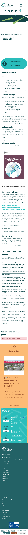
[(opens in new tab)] (20, 10)
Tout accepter (6, 533)
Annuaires (4, 480)
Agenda (4, 487)
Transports (4, 476)
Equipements (5, 493)
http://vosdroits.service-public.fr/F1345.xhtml (12, 145)
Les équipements (6, 516)
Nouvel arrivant (5, 470)
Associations (5, 491)
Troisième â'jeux (16, 428)
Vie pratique (7, 34)
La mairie (4, 514)
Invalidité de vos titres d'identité (13, 186)
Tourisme (4, 489)
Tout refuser (14, 533)
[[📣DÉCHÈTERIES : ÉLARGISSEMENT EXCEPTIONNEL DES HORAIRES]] (14, 365)
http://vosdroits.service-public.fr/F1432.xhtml (12, 123)
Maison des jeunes (6, 501)
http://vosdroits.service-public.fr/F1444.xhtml (12, 140)
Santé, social (5, 478)
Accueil (2, 34)
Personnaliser (22, 533)
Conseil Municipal (16, 437)
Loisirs (3, 505)
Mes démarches (14, 34)
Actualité (4, 518)
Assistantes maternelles (7, 499)
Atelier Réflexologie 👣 (17, 417)
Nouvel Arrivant (9, 200)
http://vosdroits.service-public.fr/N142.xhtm (12, 245)
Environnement (5, 474)
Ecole (3, 503)
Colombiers (4, 512)
